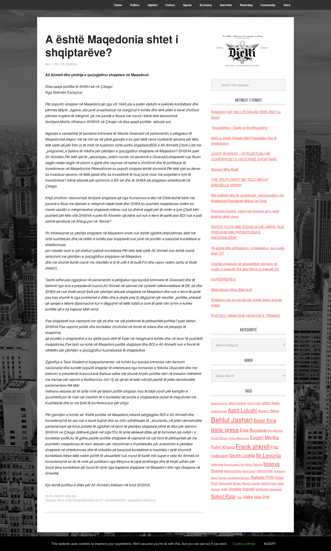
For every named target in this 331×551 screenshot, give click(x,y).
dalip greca (225, 429)
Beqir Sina (265, 420)
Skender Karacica (142, 500)
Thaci (239, 497)
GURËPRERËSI (223, 279)
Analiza (70, 496)
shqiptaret (276, 489)
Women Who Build (224, 169)
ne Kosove (279, 471)
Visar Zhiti (261, 496)
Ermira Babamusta (239, 438)
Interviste (217, 464)
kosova (271, 463)
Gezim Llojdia (242, 455)
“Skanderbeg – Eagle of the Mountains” (239, 127)
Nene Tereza (219, 478)
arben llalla (270, 402)
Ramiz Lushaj (251, 483)
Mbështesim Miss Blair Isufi (231, 289)
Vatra (248, 496)
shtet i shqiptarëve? (110, 500)
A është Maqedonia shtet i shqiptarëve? (111, 45)
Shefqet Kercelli (242, 489)
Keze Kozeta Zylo (234, 464)
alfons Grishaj (237, 403)
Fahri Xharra (223, 447)
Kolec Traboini (254, 464)
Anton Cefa (254, 403)
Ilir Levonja (268, 455)
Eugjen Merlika (264, 437)
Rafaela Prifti (262, 477)
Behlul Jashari (232, 419)
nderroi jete (264, 471)
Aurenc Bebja (268, 410)
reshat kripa (268, 483)
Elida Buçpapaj (253, 430)
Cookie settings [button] (244, 543)
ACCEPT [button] (270, 544)
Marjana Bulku (233, 471)
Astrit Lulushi (242, 410)
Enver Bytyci (219, 438)
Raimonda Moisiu (230, 483)
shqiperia (262, 489)
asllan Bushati (219, 411)
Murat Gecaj (249, 471)
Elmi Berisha (275, 430)
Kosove (217, 470)
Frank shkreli (253, 446)
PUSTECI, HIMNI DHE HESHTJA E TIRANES (245, 315)
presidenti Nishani (239, 478)
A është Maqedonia (79, 500)
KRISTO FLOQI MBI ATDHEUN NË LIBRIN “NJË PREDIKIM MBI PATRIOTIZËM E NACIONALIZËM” (247, 232)
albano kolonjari (219, 403)
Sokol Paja (223, 496)
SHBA (224, 489)
